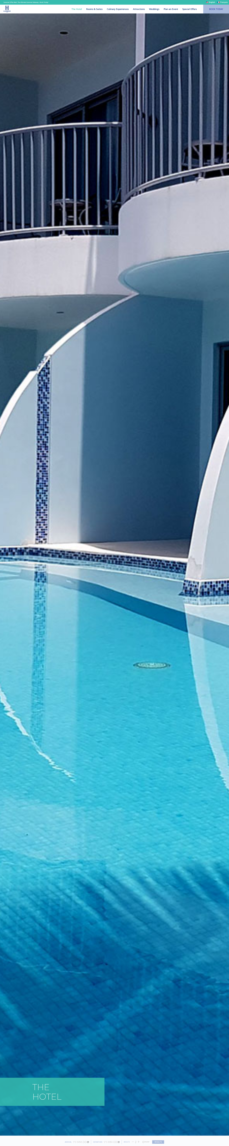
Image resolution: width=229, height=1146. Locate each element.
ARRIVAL (68, 1142)
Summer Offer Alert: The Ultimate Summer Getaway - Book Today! (26, 2)
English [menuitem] (212, 2)
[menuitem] (210, 2)
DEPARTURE (97, 1142)
